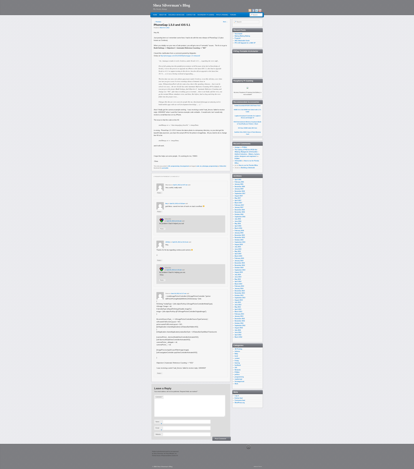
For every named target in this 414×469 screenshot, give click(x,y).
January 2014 (239, 288)
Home (155, 15)
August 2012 (239, 328)
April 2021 (238, 179)
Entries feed (239, 398)
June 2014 (238, 277)
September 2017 (240, 193)
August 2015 (239, 244)
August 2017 (239, 196)
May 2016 (238, 223)
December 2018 (240, 191)
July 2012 (238, 330)
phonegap (205, 166)
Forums (233, 15)
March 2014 (238, 284)
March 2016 (238, 228)
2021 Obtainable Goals (242, 40)
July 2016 (238, 219)
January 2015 (239, 260)
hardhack (238, 365)
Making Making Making (242, 36)
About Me (163, 15)
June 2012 (238, 332)
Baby (236, 353)
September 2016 (240, 216)
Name (159, 422)
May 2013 (238, 307)
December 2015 (240, 235)
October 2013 (239, 295)
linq (166, 203)
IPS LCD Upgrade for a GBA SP (245, 43)
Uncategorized (184, 166)
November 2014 (240, 265)
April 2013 (238, 309)
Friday (237, 360)
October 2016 (239, 214)
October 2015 (239, 240)
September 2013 (240, 297)
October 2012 (239, 323)
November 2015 (240, 237)
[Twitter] (256, 10)
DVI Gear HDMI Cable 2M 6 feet (247, 128)
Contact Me (191, 15)
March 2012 (238, 337)
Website (158, 434)
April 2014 (238, 281)
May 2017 (238, 198)
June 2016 (238, 221)
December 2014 (240, 263)
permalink (165, 168)
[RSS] (250, 10)
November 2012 (240, 321)
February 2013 (239, 314)
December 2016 (240, 210)
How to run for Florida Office (248, 165)
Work (236, 384)
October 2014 (239, 267)
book (236, 356)
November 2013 (240, 293)
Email (159, 428)
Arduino (237, 351)
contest (237, 358)
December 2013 (240, 291)
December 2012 (240, 318)
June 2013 (238, 304)
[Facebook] (253, 10)
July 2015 (238, 247)
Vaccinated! (238, 34)
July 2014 (238, 274)
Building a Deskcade (176, 15)
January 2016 (239, 233)
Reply (159, 193)
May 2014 (238, 279)
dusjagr (237, 147)
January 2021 (239, 184)
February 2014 (239, 286)
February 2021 (239, 182)
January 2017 (239, 207)
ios (201, 166)
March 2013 (238, 311)
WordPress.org (240, 402)
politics (237, 374)
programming (175, 166)
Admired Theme (258, 466)
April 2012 (238, 335)
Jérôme (167, 242)
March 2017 (238, 203)
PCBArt (244, 147)
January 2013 (239, 316)
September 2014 (240, 270)
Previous (157, 22)
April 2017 (238, 200)
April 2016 (238, 226)
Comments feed (240, 400)
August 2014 (239, 272)
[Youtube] (260, 10)
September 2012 (240, 325)
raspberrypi (238, 379)
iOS (169, 166)
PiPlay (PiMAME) (222, 15)
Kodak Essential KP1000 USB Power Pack (247, 105)
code (197, 166)
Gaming (237, 363)
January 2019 (239, 189)
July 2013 (238, 302)
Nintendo (238, 370)
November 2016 (240, 212)
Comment (159, 397)
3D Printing (238, 349)
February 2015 (239, 258)
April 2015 (238, 253)
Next (225, 22)
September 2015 (240, 242)
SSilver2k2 (222, 166)
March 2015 (238, 256)
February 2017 (239, 205)
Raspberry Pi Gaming (206, 15)
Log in (237, 396)
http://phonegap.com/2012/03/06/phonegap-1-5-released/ (180, 56)
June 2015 (238, 249)
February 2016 (239, 230)
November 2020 (240, 186)
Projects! (238, 38)
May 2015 (238, 251)
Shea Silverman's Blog (171, 5)
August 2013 (239, 300)
